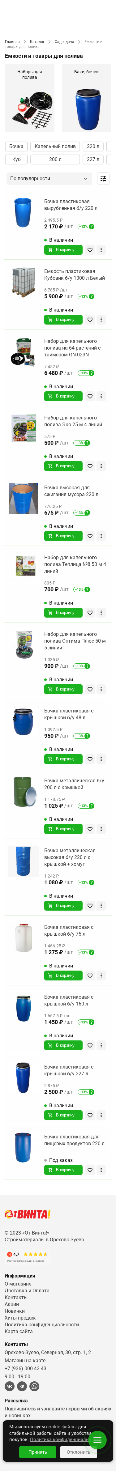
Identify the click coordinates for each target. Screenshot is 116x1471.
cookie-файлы (61, 1427)
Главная (12, 42)
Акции (12, 1304)
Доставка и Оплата (27, 1291)
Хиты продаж (20, 1318)
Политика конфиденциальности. (66, 1439)
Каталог (37, 42)
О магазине (18, 1284)
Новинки (15, 1311)
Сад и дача (64, 42)
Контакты (16, 1297)
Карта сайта (19, 1331)
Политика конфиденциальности (42, 1325)
